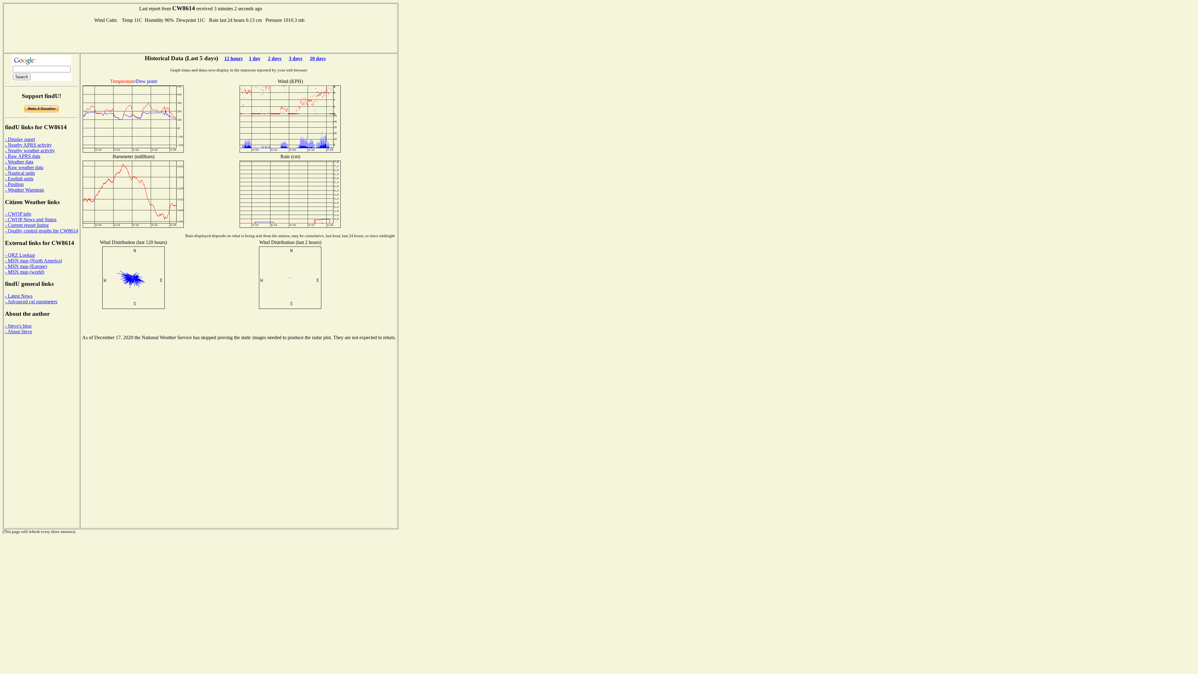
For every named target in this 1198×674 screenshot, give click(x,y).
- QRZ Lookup (20, 255)
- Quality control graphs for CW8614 (41, 230)
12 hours (233, 58)
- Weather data (19, 161)
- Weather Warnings (24, 190)
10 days (318, 58)
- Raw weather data (24, 167)
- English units (19, 178)
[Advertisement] (200, 37)
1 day (255, 58)
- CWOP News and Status (30, 219)
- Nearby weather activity (30, 150)
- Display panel (20, 139)
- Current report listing (27, 225)
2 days (274, 58)
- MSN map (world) (24, 272)
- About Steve (18, 331)
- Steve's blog (18, 326)
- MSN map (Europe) (26, 266)
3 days (295, 58)
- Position (14, 184)
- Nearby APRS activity (28, 145)
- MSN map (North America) (33, 260)
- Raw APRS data (22, 156)
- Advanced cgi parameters (31, 301)
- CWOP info (18, 214)
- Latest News (18, 296)
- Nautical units (20, 173)
